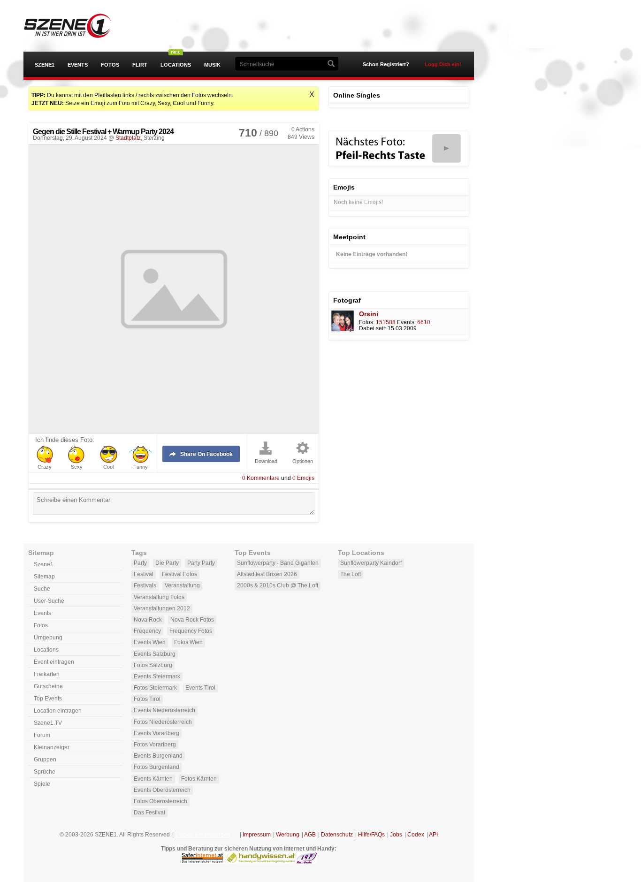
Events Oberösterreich (162, 790)
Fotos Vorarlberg (155, 744)
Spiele (42, 784)
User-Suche (49, 601)
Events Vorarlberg (156, 733)
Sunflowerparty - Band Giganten (278, 563)
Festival (143, 574)
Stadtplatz (128, 138)
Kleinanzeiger (51, 747)
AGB (310, 834)
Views (301, 137)
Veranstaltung (182, 585)
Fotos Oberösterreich (160, 801)
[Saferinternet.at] (202, 862)
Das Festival (149, 812)
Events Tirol (200, 687)
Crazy (45, 467)
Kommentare (261, 478)
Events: (406, 322)
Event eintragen (54, 662)
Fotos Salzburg (153, 665)
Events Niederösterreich (164, 710)
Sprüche (44, 771)
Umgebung (48, 637)
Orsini (368, 314)
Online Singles (356, 95)
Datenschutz (337, 834)
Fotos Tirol (147, 699)
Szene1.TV (48, 723)
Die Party (167, 563)
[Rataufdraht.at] (307, 862)
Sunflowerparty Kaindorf (371, 563)
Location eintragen (58, 710)
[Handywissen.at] (260, 862)
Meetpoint (349, 237)
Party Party (201, 563)
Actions (302, 129)
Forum (42, 735)
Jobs (396, 834)
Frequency (147, 631)
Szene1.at (76, 26)
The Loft (350, 574)
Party (140, 563)
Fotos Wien (188, 642)
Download (266, 461)
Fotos (110, 65)
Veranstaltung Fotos (159, 597)
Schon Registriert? (386, 64)
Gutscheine (48, 686)
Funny (140, 467)
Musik (212, 65)
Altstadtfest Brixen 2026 (267, 574)
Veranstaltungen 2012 (162, 608)
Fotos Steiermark (155, 687)
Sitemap (44, 576)
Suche (42, 588)
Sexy (77, 467)
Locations (175, 65)
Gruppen (45, 759)
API (433, 834)
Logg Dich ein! (443, 64)
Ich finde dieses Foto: (64, 440)
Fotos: (366, 322)
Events (78, 65)
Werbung (287, 834)
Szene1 (44, 65)
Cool (108, 467)
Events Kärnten (153, 778)
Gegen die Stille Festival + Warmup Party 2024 (103, 132)
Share (206, 454)
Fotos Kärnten (199, 778)
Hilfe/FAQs (371, 834)
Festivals (145, 585)
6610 (423, 322)
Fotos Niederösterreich (163, 722)
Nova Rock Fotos (192, 619)
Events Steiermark (157, 676)
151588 (386, 322)
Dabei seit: (372, 328)
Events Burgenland (158, 755)
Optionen (302, 461)
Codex (415, 834)
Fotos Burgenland (156, 767)
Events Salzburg (155, 654)
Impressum (257, 834)
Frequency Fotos (190, 631)
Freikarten (47, 674)
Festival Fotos (179, 574)
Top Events (48, 698)
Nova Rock (148, 619)
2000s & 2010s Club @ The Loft (277, 585)
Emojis (303, 478)
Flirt (139, 65)
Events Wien (150, 642)
